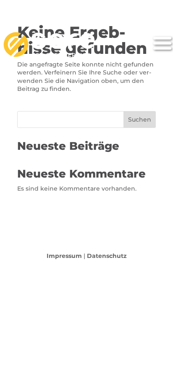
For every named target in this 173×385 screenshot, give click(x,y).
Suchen (139, 119)
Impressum (64, 256)
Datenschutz (107, 256)
